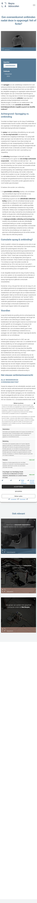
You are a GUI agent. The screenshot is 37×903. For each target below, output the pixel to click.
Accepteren (18, 487)
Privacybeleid (23, 499)
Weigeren (18, 491)
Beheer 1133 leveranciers (24, 481)
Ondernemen (10, 66)
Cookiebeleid (14, 499)
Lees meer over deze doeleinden (32, 481)
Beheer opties (18, 496)
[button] (34, 403)
